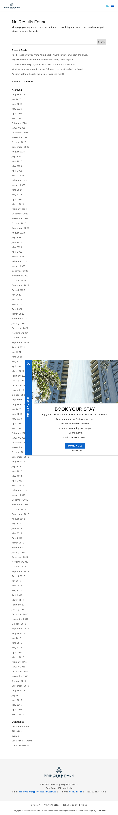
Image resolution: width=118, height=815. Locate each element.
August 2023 (18, 232)
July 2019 (16, 466)
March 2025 (18, 175)
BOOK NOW (74, 445)
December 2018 (20, 499)
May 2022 (17, 304)
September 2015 (20, 685)
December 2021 (20, 328)
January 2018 (18, 552)
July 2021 (16, 351)
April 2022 (17, 309)
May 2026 (17, 108)
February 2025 (19, 180)
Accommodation (20, 726)
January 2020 (18, 437)
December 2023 (20, 213)
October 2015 (19, 680)
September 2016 (20, 628)
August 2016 (18, 633)
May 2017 (17, 590)
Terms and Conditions (75, 805)
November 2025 (20, 137)
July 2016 (16, 638)
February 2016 (19, 661)
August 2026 (18, 94)
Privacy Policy (51, 805)
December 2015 (20, 671)
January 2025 (18, 185)
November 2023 (20, 218)
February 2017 (19, 604)
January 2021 (18, 380)
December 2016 (20, 614)
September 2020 (20, 399)
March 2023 (18, 256)
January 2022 (18, 323)
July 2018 (16, 523)
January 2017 (18, 609)
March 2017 (18, 599)
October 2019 (19, 452)
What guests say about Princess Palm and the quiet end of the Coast (47, 69)
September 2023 (20, 227)
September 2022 (20, 285)
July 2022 (16, 294)
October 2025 (19, 142)
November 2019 (20, 447)
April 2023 (17, 251)
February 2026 (19, 123)
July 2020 (16, 409)
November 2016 (20, 618)
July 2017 (16, 580)
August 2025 (18, 151)
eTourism (101, 810)
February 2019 (19, 490)
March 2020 (18, 428)
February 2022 (19, 318)
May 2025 (17, 165)
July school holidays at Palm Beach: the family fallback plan (42, 59)
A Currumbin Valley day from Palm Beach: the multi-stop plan (43, 64)
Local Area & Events (22, 740)
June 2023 (17, 242)
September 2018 (20, 514)
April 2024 (17, 199)
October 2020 (19, 394)
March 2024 (18, 204)
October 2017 (19, 566)
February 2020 (19, 432)
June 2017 (17, 585)
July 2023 (16, 237)
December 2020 (20, 385)
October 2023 (19, 223)
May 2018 (17, 533)
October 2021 (19, 337)
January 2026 (18, 127)
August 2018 (18, 518)
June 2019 (17, 471)
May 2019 (17, 475)
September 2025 (20, 146)
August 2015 (18, 690)
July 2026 (16, 99)
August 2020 (18, 404)
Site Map (35, 805)
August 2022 (18, 289)
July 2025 (16, 156)
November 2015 (20, 676)
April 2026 (17, 113)
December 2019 (20, 442)
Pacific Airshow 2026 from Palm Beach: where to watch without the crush (50, 54)
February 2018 (19, 547)
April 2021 (17, 366)
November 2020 (20, 390)
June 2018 (17, 528)
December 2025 (20, 132)
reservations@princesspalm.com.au (37, 791)
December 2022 (20, 270)
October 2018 (19, 509)
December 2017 (20, 556)
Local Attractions (20, 745)
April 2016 (17, 652)
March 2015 (18, 714)
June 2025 (17, 161)
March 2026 (18, 118)
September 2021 (20, 342)
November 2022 (20, 275)
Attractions (17, 731)
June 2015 (17, 700)
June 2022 (17, 299)
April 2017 (17, 595)
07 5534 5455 (75, 791)
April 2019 (17, 480)
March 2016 (18, 657)
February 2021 (19, 375)
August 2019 (18, 461)
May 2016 (17, 647)
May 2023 (17, 247)
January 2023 (18, 266)
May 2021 (17, 361)
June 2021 (17, 356)
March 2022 (18, 313)
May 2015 (17, 704)
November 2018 (20, 504)
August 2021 (18, 347)
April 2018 (17, 537)
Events (15, 735)
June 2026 (17, 103)
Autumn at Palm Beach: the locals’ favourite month (38, 73)
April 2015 (17, 709)
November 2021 (20, 332)
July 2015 (16, 695)
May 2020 (17, 418)
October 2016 (19, 623)
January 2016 (18, 666)
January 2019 (18, 494)
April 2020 (17, 423)
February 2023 (19, 261)
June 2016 (17, 642)
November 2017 (20, 561)
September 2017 (20, 571)
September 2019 (20, 456)
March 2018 (18, 542)
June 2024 (17, 189)
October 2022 (19, 280)
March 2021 (18, 370)
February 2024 (19, 208)
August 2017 (18, 576)
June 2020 (17, 413)
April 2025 (17, 170)
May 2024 (17, 194)
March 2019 (18, 485)
